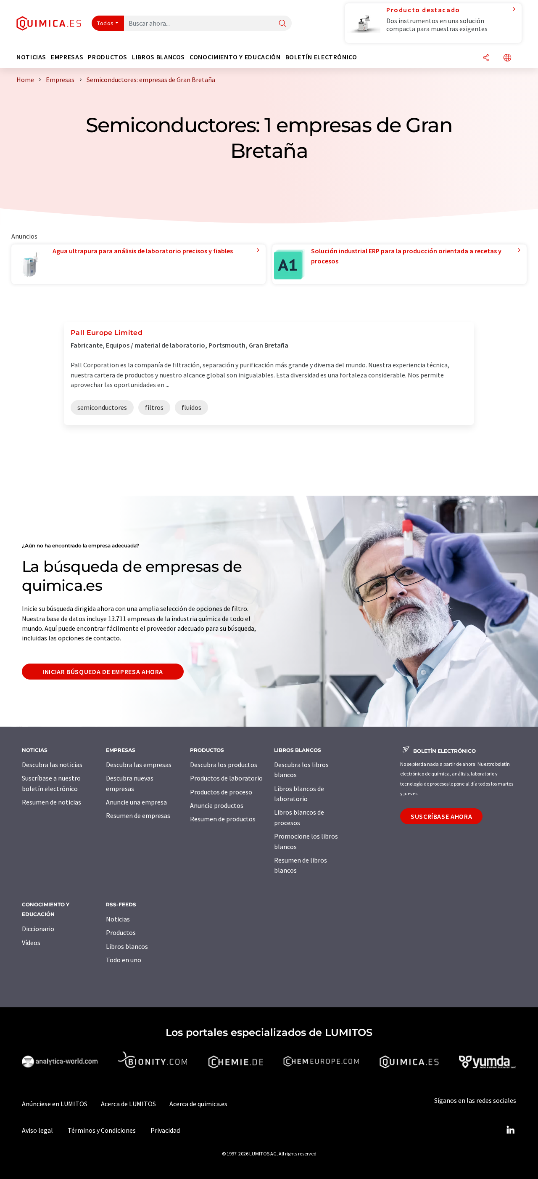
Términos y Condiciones (102, 1130)
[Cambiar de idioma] (507, 58)
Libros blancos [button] (158, 57)
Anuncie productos (216, 805)
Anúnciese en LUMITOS (54, 1103)
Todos (105, 23)
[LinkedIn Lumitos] (510, 1130)
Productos (121, 932)
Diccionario (38, 928)
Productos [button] (107, 57)
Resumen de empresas (138, 815)
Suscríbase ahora (441, 816)
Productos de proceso (221, 792)
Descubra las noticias (52, 764)
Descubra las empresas (138, 764)
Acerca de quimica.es (198, 1103)
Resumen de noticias (51, 802)
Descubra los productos (223, 764)
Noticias (118, 919)
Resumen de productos (223, 819)
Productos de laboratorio (226, 778)
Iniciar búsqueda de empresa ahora (102, 671)
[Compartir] (486, 58)
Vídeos (31, 942)
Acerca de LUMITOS (128, 1103)
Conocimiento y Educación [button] (235, 57)
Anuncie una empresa (136, 802)
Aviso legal (37, 1130)
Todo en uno (123, 960)
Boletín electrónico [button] (321, 57)
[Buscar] (282, 24)
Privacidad (165, 1130)
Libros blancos (127, 946)
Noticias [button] (31, 57)
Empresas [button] (67, 57)
